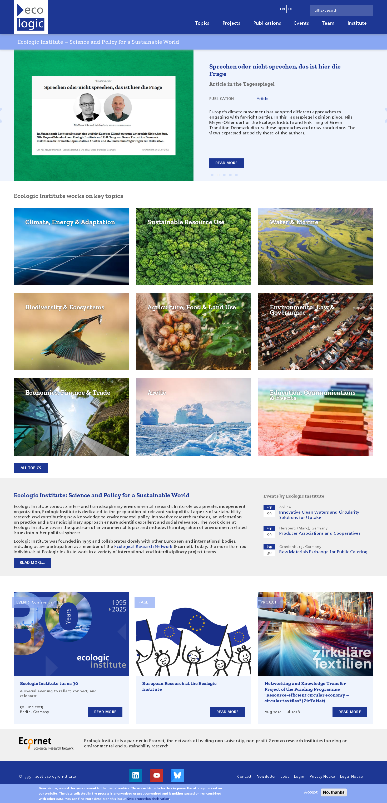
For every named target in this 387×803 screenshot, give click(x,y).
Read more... (32, 562)
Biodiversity (40, 309)
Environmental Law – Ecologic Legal (310, 321)
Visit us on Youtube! (156, 775)
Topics (202, 23)
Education (283, 394)
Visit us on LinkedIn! (135, 775)
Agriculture (162, 321)
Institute (357, 23)
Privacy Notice (322, 776)
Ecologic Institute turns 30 (49, 683)
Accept (310, 792)
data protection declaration (148, 799)
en (282, 9)
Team (328, 23)
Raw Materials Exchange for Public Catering (323, 552)
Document (266, 97)
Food (155, 334)
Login (299, 776)
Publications (267, 23)
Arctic (156, 394)
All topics (31, 468)
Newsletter (266, 776)
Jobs (285, 776)
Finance (35, 419)
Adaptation (39, 249)
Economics (38, 394)
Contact (244, 776)
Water (278, 224)
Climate (35, 224)
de (290, 9)
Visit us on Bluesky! (177, 775)
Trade (33, 407)
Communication (288, 407)
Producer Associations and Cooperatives (319, 534)
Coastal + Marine (290, 236)
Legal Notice (351, 776)
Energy (34, 236)
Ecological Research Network (143, 547)
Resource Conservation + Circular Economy (186, 226)
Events (301, 23)
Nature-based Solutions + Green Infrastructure (61, 324)
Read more (226, 163)
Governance (284, 309)
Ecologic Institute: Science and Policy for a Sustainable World (102, 495)
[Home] (31, 17)
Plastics (158, 253)
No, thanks (334, 792)
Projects (231, 23)
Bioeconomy (163, 241)
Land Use (159, 309)
